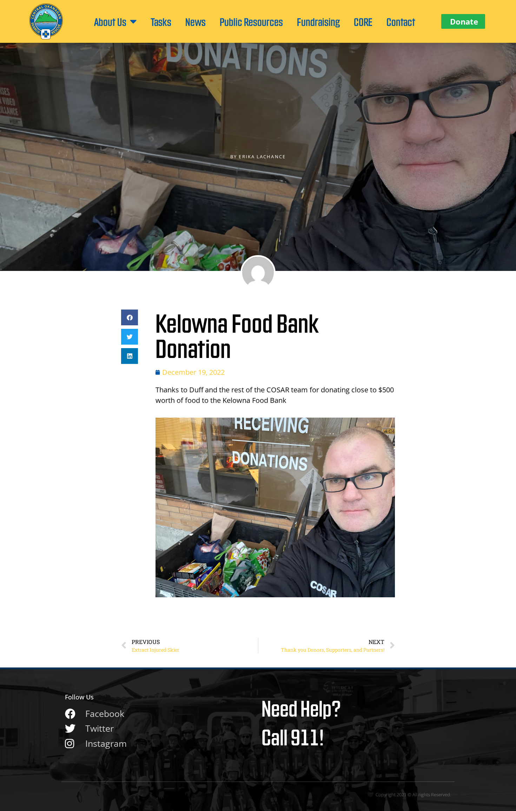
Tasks (161, 21)
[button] (129, 317)
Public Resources (251, 21)
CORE (363, 21)
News (195, 21)
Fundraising (318, 21)
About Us (110, 21)
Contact (400, 21)
